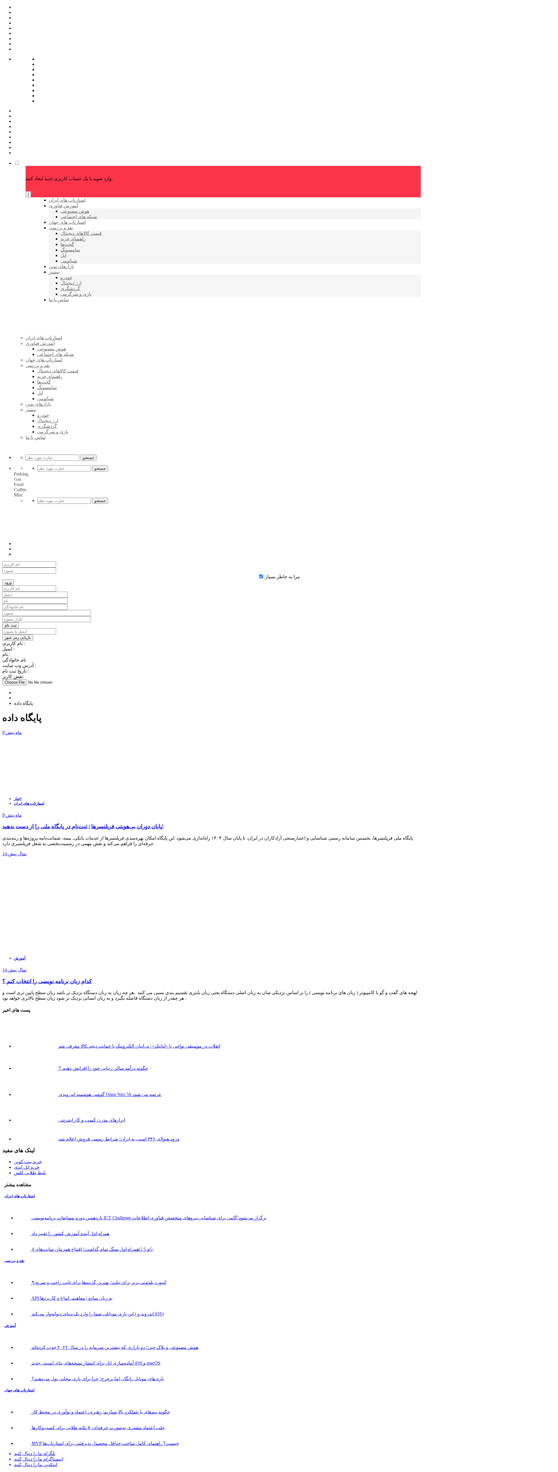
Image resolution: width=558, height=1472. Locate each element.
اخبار (18, 799)
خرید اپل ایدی (27, 1167)
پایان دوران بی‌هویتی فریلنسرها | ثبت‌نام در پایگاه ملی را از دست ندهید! (83, 826)
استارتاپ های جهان (19, 1390)
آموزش (20, 958)
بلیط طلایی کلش (30, 1172)
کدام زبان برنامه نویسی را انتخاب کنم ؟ (47, 981)
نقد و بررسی (14, 1260)
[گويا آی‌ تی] (70, 347)
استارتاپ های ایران (29, 803)
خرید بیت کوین (28, 1161)
